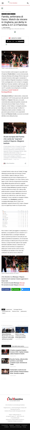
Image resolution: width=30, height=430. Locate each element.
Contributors (24, 425)
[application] (15, 41)
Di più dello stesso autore (18, 346)
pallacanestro (24, 311)
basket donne (9, 309)
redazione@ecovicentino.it (18, 419)
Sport (17, 332)
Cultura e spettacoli (6, 332)
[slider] (21, 41)
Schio (9, 13)
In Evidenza (4, 13)
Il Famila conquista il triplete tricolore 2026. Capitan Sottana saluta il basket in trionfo (19, 351)
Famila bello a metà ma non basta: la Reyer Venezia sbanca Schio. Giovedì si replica (19, 371)
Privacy (24, 427)
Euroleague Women (18, 309)
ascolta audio (8, 41)
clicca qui (21, 282)
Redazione (17, 425)
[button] (28, 3)
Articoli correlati (6, 346)
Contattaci (6, 427)
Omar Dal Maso (6, 27)
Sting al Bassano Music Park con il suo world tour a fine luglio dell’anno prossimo (8, 337)
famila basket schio (6, 311)
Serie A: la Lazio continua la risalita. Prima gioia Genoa (20, 336)
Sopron (3, 313)
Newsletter (11, 425)
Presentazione (5, 425)
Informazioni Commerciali (15, 427)
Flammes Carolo (15, 311)
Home (3, 11)
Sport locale (8, 11)
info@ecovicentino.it (17, 421)
